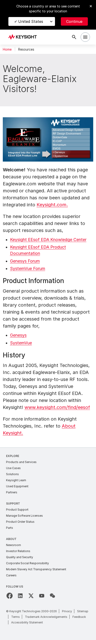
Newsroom (13, 545)
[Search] (74, 37)
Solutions (12, 474)
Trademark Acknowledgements (46, 617)
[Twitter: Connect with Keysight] (30, 595)
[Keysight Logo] (24, 37)
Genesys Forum (25, 261)
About (11, 539)
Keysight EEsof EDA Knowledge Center (48, 239)
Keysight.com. (52, 205)
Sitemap (82, 611)
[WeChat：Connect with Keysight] (52, 595)
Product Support (17, 509)
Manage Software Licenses (24, 515)
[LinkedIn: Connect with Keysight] (20, 595)
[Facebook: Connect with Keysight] (9, 595)
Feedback (79, 617)
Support (13, 503)
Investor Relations (18, 551)
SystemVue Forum (27, 268)
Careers (11, 575)
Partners (11, 492)
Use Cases (13, 468)
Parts (9, 527)
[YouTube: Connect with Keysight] (41, 595)
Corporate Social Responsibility (27, 563)
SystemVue (21, 342)
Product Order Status (20, 521)
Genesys (18, 335)
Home (7, 49)
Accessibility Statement (27, 622)
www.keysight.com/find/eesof (57, 407)
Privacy (67, 611)
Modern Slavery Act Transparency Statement (36, 569)
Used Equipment (17, 486)
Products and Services (21, 462)
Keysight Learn (16, 480)
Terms (15, 617)
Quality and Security (19, 557)
